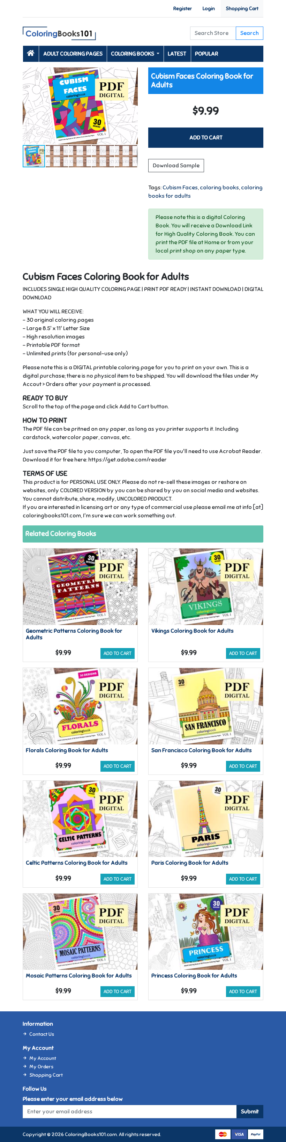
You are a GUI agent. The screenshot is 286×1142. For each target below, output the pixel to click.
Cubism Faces (180, 187)
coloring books (219, 187)
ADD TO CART (206, 137)
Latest (177, 53)
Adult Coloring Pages (73, 53)
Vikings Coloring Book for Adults (192, 630)
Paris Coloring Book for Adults (189, 862)
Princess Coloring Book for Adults (194, 975)
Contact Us (41, 1034)
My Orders (41, 1066)
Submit (250, 1111)
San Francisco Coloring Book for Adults (201, 750)
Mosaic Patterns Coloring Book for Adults (79, 975)
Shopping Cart (242, 9)
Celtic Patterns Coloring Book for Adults (77, 862)
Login (209, 9)
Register (182, 9)
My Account (42, 1058)
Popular (206, 53)
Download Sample (176, 165)
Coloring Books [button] (133, 53)
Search (249, 33)
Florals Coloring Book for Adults (67, 750)
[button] (131, 73)
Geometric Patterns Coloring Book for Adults (74, 634)
